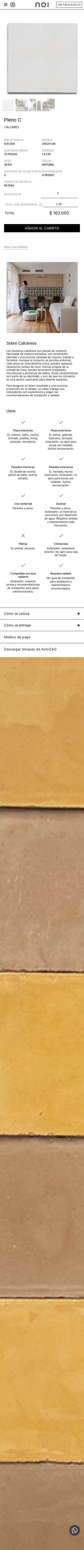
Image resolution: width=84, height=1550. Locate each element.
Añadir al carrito (42, 228)
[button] (5, 4)
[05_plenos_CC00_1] (42, 58)
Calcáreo (11, 127)
